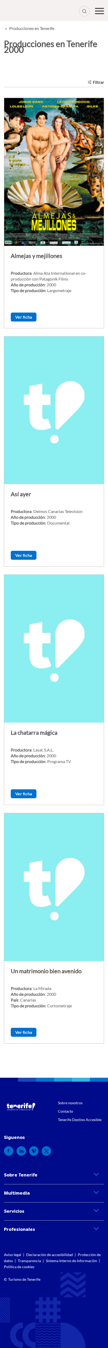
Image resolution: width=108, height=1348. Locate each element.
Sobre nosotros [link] (70, 1103)
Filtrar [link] (98, 82)
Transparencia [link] (29, 1260)
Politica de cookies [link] (19, 1266)
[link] (31, 28)
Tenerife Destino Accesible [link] (79, 1119)
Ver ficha (23, 316)
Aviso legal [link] (12, 1254)
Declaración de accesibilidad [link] (49, 1254)
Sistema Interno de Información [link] (71, 1260)
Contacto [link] (65, 1111)
